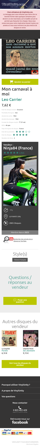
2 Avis (21, 153)
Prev (3, 338)
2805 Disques (15, 223)
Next (36, 338)
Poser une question (21, 301)
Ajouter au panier (22, 82)
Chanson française (20, 260)
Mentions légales (32, 444)
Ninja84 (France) (18, 148)
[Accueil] (14, 6)
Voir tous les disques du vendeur (20, 364)
